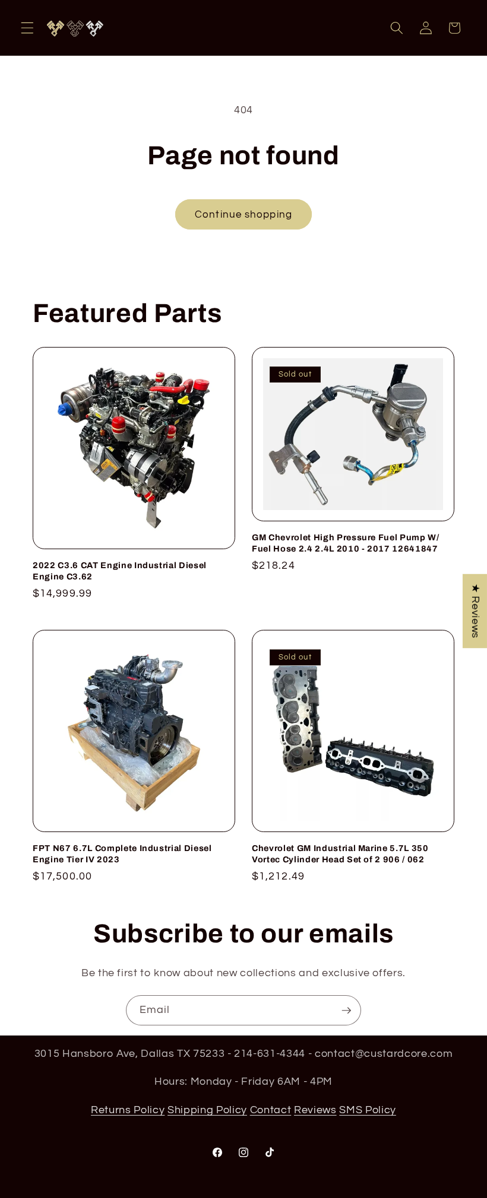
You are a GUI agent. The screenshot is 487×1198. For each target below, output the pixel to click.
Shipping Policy (207, 1110)
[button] (27, 28)
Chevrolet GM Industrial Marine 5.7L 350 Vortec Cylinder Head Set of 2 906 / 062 (340, 853)
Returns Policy (128, 1110)
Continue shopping (243, 214)
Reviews (315, 1110)
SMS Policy (367, 1110)
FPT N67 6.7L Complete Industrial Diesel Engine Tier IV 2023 (122, 853)
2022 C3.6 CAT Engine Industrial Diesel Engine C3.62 (120, 570)
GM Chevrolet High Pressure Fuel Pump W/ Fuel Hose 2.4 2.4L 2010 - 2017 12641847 (345, 543)
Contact (271, 1110)
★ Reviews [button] (475, 611)
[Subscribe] (346, 1010)
